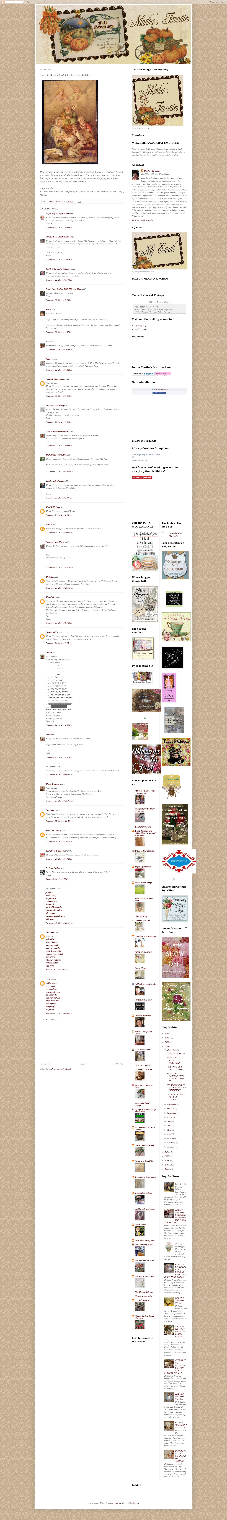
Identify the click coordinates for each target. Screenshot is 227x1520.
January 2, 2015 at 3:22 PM (57, 879)
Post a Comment (50, 1019)
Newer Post (45, 1063)
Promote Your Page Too (139, 460)
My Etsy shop (140, 329)
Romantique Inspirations (145, 1177)
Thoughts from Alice (143, 1296)
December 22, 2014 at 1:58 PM (59, 227)
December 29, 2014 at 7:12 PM (59, 858)
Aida (48, 734)
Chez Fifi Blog (141, 916)
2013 (167, 1152)
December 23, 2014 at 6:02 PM (59, 622)
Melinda (49, 576)
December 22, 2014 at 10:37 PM (59, 471)
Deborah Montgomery (55, 379)
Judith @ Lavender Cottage (57, 268)
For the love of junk (143, 999)
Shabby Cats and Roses (145, 1208)
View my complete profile (142, 220)
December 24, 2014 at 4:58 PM (59, 725)
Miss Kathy (50, 597)
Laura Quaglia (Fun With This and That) (64, 289)
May (169, 1129)
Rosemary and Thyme (55, 541)
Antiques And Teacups (55, 405)
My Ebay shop (140, 325)
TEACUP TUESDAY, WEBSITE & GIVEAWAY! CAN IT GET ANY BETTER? (175, 1216)
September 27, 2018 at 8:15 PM (59, 1013)
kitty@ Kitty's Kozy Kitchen (57, 213)
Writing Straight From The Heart (144, 1317)
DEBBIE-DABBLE (143, 952)
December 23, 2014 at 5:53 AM (59, 532)
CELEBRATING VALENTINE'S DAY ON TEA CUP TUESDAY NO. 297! (175, 1366)
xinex (48, 341)
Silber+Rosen (140, 1224)
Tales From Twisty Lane (145, 1240)
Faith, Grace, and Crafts (145, 984)
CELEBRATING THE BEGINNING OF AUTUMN (181, 1455)
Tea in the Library (53, 830)
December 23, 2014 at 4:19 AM (59, 515)
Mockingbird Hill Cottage (142, 1104)
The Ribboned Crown (144, 1292)
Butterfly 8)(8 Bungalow (56, 850)
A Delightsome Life (143, 826)
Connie (49, 652)
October (171, 1108)
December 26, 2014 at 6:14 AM (59, 774)
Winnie (49, 524)
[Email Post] (79, 201)
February (171, 1142)
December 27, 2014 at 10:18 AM (59, 800)
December (171, 1049)
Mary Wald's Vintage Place (144, 1086)
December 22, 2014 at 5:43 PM (59, 300)
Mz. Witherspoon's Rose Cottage (145, 1128)
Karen (48, 358)
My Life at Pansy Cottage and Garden (145, 1110)
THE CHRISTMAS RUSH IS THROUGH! (175, 1060)
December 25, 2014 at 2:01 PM (59, 757)
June (169, 1125)
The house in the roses (144, 1260)
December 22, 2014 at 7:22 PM (59, 369)
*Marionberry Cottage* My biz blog (145, 809)
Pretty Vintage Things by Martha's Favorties (146, 455)
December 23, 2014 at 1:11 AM (59, 497)
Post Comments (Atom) (61, 1068)
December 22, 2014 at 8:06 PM (59, 422)
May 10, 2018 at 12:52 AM (57, 969)
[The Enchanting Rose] (145, 570)
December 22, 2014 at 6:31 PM (59, 332)
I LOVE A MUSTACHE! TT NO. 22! (181, 1425)
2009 (167, 1168)
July (169, 1121)
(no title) (178, 1243)
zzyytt (48, 979)
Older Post (118, 1063)
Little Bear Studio (142, 1049)
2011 (167, 1160)
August (170, 1117)
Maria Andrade (52, 783)
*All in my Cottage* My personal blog (145, 791)
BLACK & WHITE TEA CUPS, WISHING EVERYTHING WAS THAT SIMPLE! (175, 1270)
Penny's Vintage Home (144, 1145)
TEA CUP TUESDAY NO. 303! (179, 1396)
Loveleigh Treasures (143, 1069)
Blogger (136, 1502)
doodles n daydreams (55, 481)
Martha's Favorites (152, 170)
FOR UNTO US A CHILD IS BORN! (175, 1068)
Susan (48, 309)
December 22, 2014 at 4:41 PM (59, 259)
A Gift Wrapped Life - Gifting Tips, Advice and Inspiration (145, 832)
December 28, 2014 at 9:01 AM (59, 841)
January (171, 1146)
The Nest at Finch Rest (144, 1276)
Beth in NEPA (52, 632)
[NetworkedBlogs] (159, 389)
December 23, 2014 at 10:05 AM (59, 567)
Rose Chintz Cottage (143, 1192)
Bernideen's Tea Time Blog (144, 899)
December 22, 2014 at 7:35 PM (59, 395)
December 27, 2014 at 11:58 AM (59, 821)
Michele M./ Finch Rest (56, 454)
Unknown (50, 810)
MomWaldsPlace (53, 507)
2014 (167, 1046)
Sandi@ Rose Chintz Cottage (58, 236)
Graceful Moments (143, 1015)
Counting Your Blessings (145, 936)
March (170, 1138)
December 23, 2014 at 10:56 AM (59, 587)
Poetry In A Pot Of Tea (144, 1161)
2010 (167, 1164)
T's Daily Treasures (143, 1300)
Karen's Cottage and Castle (143, 1032)
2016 (167, 1037)
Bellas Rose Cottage (143, 882)
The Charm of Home (144, 1244)
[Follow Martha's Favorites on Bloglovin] (143, 374)
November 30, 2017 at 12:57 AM (59, 922)
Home (82, 1063)
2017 (167, 1033)
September (172, 1112)
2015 (167, 1042)
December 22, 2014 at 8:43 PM (59, 445)
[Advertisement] (82, 1041)
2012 (167, 1156)
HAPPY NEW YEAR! (176, 1053)
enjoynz (118, 1502)
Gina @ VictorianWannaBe (57, 431)
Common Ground (142, 920)
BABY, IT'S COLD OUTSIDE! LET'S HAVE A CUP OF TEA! (175, 1077)
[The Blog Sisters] (175, 578)
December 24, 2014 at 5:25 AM (59, 643)
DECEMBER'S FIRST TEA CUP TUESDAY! (176, 1097)
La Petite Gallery (53, 868)
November (171, 1104)
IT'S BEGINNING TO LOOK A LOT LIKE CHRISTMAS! (176, 1087)
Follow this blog (159, 393)
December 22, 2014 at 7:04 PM (59, 349)
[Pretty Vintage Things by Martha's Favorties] (133, 457)
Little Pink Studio (142, 1065)
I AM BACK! (180, 1183)
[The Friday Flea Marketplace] (174, 535)
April (169, 1134)
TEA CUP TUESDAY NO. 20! (179, 1300)
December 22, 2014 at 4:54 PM (59, 279)
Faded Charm (141, 968)
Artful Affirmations (143, 866)
